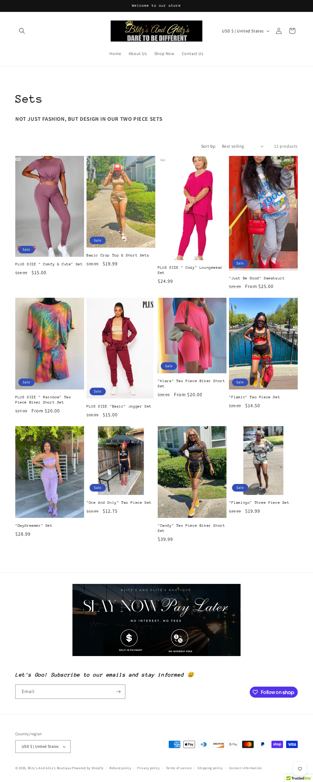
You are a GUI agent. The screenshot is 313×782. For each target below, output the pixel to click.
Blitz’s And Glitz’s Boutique (50, 768)
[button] (22, 31)
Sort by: (208, 146)
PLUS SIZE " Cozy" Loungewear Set (190, 270)
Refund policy (120, 768)
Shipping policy (210, 768)
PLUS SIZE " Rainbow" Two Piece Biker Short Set (43, 399)
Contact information (245, 768)
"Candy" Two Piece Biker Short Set (191, 528)
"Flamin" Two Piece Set (254, 397)
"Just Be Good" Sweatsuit (257, 278)
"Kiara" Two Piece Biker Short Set (191, 383)
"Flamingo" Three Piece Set (259, 502)
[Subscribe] (118, 691)
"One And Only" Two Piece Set (119, 502)
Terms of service (179, 768)
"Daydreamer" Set (34, 525)
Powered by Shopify (88, 768)
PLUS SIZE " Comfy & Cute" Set (49, 264)
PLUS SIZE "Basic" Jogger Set (119, 406)
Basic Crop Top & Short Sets (118, 255)
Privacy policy (148, 768)
